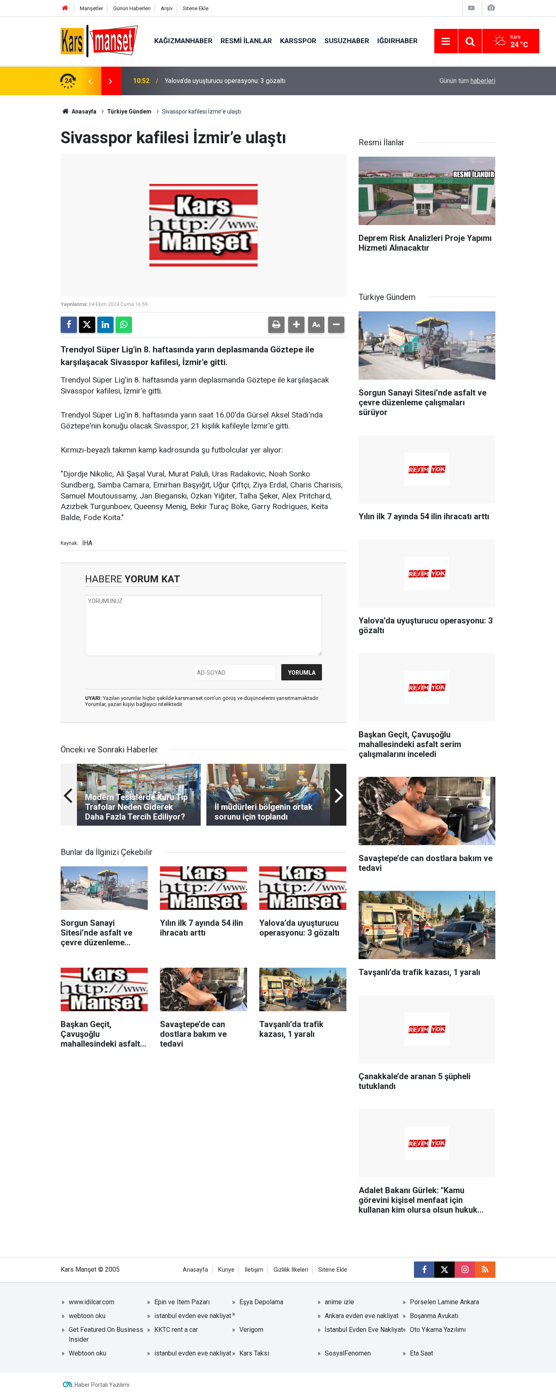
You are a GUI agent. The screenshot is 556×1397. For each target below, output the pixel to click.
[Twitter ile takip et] (444, 1269)
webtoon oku (87, 1316)
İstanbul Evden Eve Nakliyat (364, 1330)
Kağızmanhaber (183, 41)
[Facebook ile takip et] (424, 1269)
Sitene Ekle (195, 8)
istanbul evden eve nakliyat (192, 1316)
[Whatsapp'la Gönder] (124, 325)
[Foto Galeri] (490, 8)
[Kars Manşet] (99, 40)
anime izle (339, 1302)
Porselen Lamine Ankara (444, 1302)
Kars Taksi (254, 1353)
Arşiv (167, 8)
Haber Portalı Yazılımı (101, 1385)
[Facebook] (69, 325)
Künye (226, 1269)
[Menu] (446, 41)
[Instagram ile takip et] (465, 1269)
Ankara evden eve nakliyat (361, 1316)
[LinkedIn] (105, 325)
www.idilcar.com (91, 1302)
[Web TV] (471, 8)
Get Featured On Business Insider (106, 1334)
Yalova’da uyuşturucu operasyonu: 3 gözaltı (225, 81)
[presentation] (90, 81)
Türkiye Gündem (129, 111)
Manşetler (91, 8)
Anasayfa (83, 111)
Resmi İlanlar (246, 41)
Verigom (251, 1330)
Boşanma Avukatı (434, 1316)
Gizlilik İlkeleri (291, 1269)
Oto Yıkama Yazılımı (438, 1330)
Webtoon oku (87, 1353)
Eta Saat (421, 1353)
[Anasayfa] (65, 8)
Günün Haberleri (132, 8)
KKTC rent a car (176, 1330)
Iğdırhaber (397, 41)
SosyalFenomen (348, 1353)
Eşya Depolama (261, 1302)
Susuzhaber (346, 41)
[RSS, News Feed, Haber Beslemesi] (485, 1269)
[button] (296, 325)
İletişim (254, 1269)
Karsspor (298, 41)
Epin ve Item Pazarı (182, 1302)
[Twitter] (87, 325)
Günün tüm (467, 81)
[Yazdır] (276, 325)
